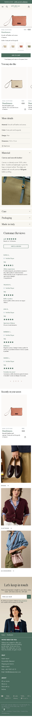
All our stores (6, 681)
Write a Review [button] (16, 246)
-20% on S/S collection (21, 2)
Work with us (5, 687)
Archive (4, 689)
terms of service (23, 601)
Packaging (7, 217)
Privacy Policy (16, 711)
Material (6, 152)
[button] (2, 7)
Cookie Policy (24, 711)
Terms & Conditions (7, 711)
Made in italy (8, 224)
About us (4, 684)
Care (4, 211)
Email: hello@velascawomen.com (11, 672)
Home (3, 635)
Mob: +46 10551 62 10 (9, 669)
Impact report (5, 659)
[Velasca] (15, 6)
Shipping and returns (8, 664)
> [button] (21, 381)
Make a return (6, 667)
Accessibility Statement (8, 661)
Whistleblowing (5, 713)
